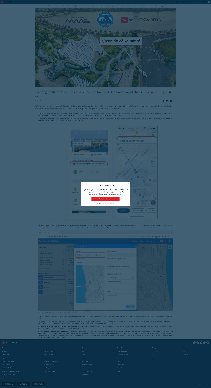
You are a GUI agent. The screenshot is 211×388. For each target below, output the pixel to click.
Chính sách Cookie (112, 193)
